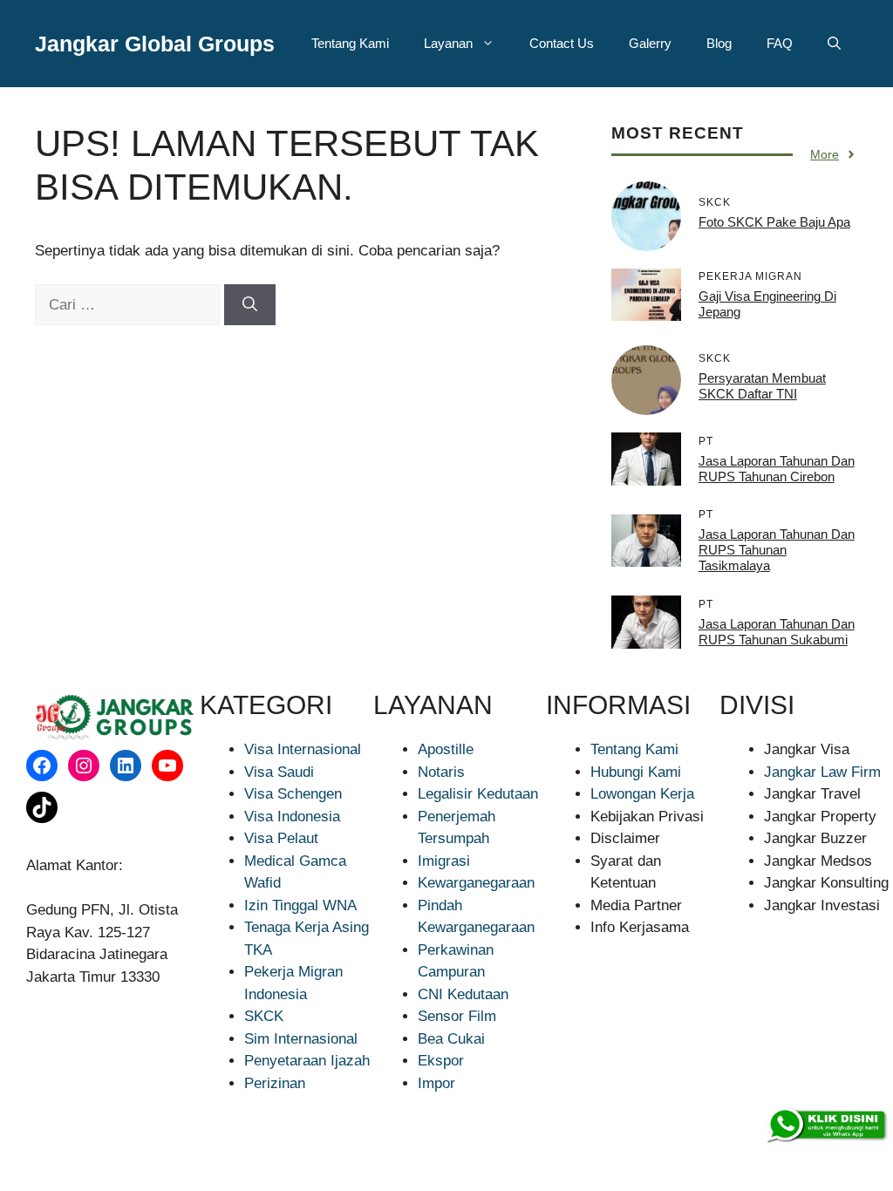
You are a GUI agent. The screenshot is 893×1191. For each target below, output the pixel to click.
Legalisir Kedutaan (478, 794)
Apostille (446, 749)
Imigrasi (444, 861)
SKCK (263, 1016)
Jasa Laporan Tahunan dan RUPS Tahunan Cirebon (777, 468)
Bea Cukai (451, 1039)
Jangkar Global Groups (155, 43)
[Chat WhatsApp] (825, 1125)
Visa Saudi (279, 772)
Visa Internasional (302, 749)
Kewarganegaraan (476, 883)
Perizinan (274, 1083)
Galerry (650, 43)
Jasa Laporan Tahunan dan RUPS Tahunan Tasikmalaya (777, 550)
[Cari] (250, 305)
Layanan (448, 43)
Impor (436, 1083)
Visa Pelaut (281, 838)
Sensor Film (457, 1016)
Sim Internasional (301, 1039)
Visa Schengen (293, 794)
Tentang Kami (350, 43)
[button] (834, 43)
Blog (719, 43)
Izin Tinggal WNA (300, 905)
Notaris (441, 772)
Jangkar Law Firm (822, 772)
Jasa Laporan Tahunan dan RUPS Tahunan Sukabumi (777, 631)
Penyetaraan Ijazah (307, 1060)
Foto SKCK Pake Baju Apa (774, 221)
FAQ (780, 43)
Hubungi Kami (635, 772)
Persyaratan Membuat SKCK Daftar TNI (762, 386)
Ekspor (441, 1060)
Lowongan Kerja (642, 794)
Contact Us (561, 43)
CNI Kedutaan (463, 994)
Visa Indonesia (292, 816)
